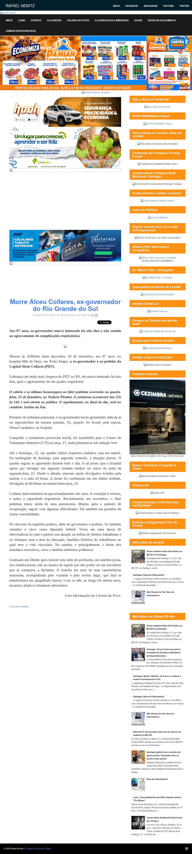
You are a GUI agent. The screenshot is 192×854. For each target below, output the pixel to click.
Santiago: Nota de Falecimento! (148, 575)
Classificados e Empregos (112, 20)
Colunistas (54, 20)
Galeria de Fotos (78, 20)
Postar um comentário (19, 606)
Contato (36, 20)
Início (116, 6)
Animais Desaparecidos (21, 30)
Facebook (131, 6)
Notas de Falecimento (162, 20)
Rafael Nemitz (20, 5)
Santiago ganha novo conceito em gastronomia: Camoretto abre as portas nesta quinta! (164, 755)
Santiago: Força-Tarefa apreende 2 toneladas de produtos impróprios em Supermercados (164, 652)
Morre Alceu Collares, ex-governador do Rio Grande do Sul (65, 305)
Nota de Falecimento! (157, 779)
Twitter (184, 6)
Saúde (138, 20)
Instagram (150, 6)
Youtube (168, 6)
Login (21, 20)
